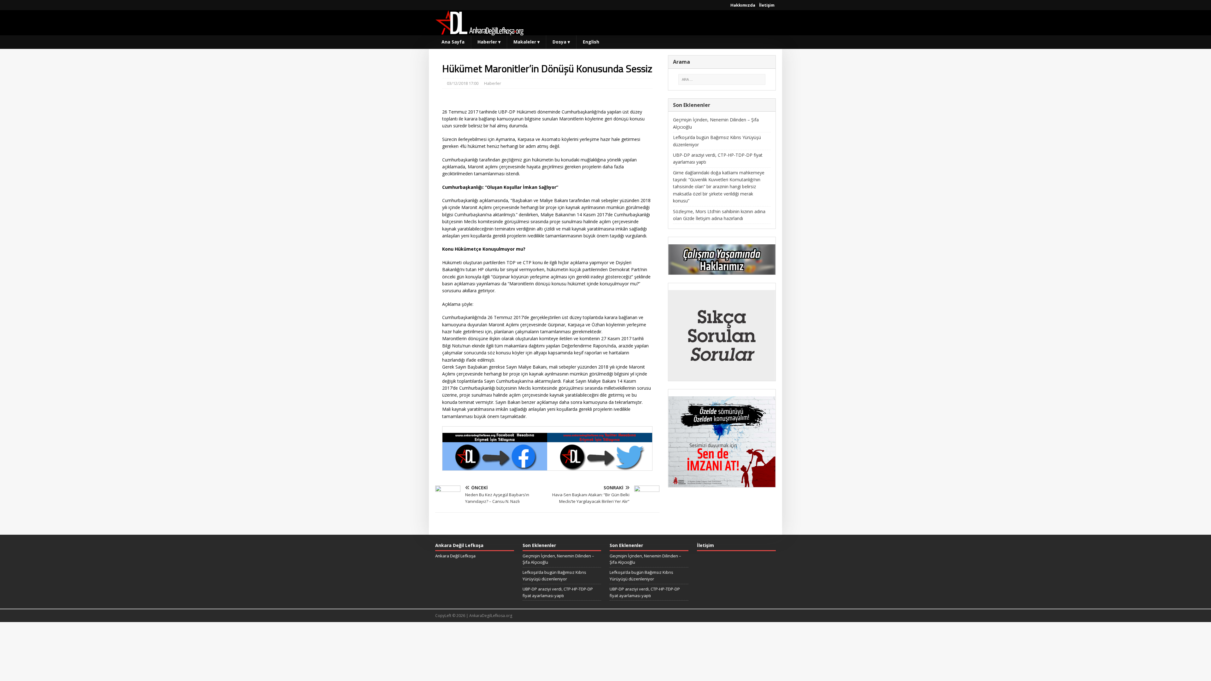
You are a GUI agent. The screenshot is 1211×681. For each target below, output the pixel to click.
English (591, 42)
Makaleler (526, 42)
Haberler (488, 42)
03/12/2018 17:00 (462, 83)
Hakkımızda (742, 5)
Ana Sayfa (453, 42)
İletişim (767, 5)
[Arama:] (722, 79)
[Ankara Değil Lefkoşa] (479, 32)
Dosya (561, 42)
